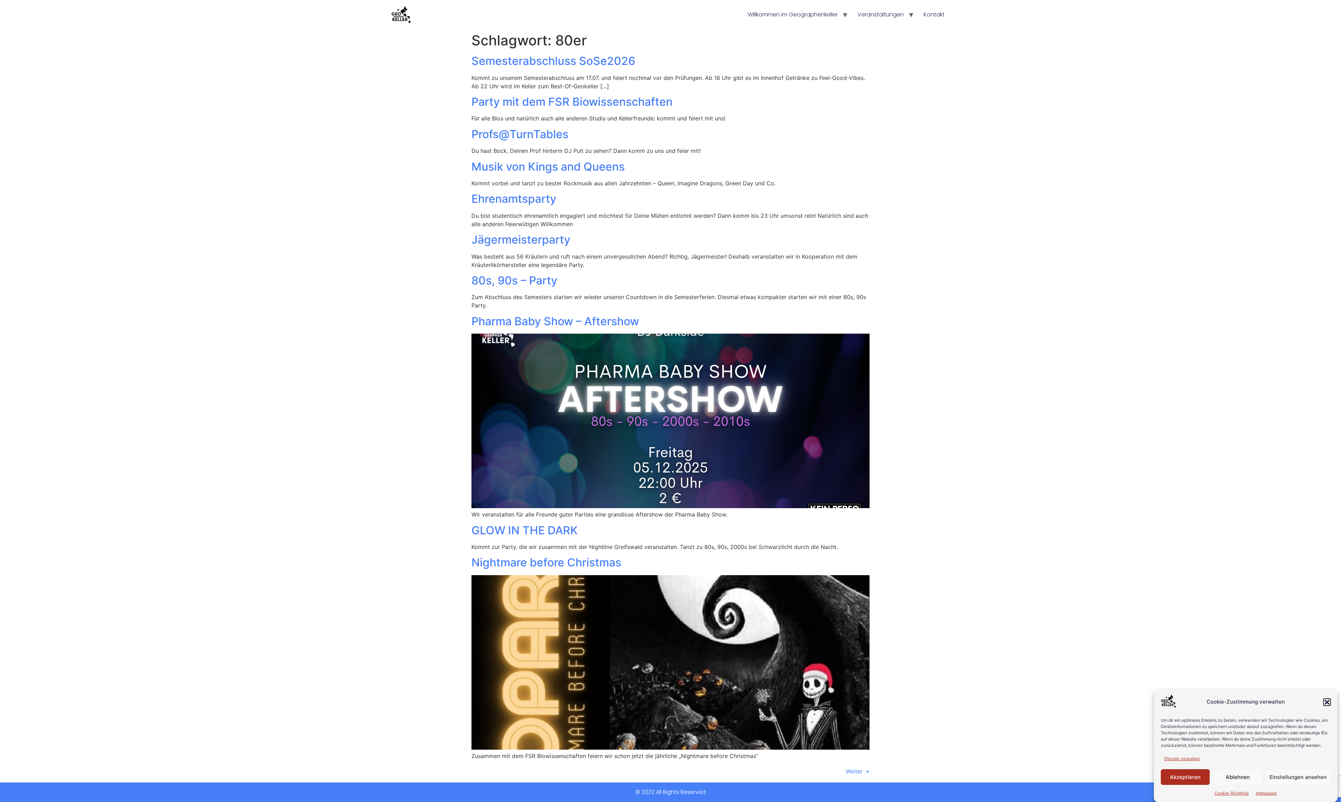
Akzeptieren (1185, 777)
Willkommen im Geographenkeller (793, 14)
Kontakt (934, 14)
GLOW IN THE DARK (524, 530)
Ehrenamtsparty (513, 199)
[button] (1327, 702)
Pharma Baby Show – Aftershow (555, 321)
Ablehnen (1238, 777)
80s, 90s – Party (514, 280)
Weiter (858, 771)
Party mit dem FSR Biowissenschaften (572, 102)
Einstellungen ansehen (1298, 777)
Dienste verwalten (1182, 758)
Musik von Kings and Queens (548, 166)
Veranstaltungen (881, 14)
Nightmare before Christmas (546, 562)
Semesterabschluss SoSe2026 (553, 61)
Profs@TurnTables (520, 134)
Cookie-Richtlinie (1232, 793)
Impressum (1266, 793)
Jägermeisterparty (520, 239)
